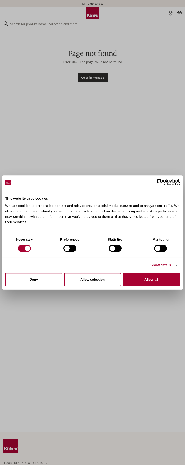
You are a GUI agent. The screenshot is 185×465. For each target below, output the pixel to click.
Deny (34, 279)
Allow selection (92, 279)
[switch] (69, 248)
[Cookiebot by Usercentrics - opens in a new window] (160, 182)
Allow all (151, 279)
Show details (160, 265)
